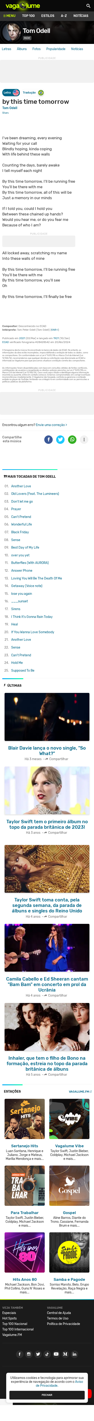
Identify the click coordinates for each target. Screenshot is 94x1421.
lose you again (21, 594)
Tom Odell (36, 31)
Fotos (36, 49)
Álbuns (22, 49)
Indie (27, 38)
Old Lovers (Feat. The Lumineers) (35, 494)
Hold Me (17, 663)
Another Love (21, 486)
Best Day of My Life (25, 548)
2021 (22, 338)
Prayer (16, 509)
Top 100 (28, 16)
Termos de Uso (57, 1318)
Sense (15, 540)
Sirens (15, 609)
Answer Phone (21, 571)
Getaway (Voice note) (26, 586)
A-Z (64, 16)
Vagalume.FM (79, 1091)
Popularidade (55, 49)
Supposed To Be (22, 671)
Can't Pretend (21, 517)
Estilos (47, 16)
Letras (6, 49)
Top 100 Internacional (18, 1329)
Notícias (80, 16)
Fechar (47, 1395)
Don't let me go (22, 502)
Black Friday (20, 532)
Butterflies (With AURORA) (30, 563)
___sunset (19, 601)
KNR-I (54, 329)
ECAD (5, 342)
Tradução (29, 92)
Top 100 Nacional (14, 1324)
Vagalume (23, 5)
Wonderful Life (21, 524)
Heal (14, 624)
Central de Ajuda (59, 1313)
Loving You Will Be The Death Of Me (36, 578)
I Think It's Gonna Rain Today (32, 617)
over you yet (20, 555)
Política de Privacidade (63, 1324)
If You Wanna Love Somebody (32, 632)
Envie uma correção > (51, 425)
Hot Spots (9, 1318)
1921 (56, 338)
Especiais (9, 1313)
